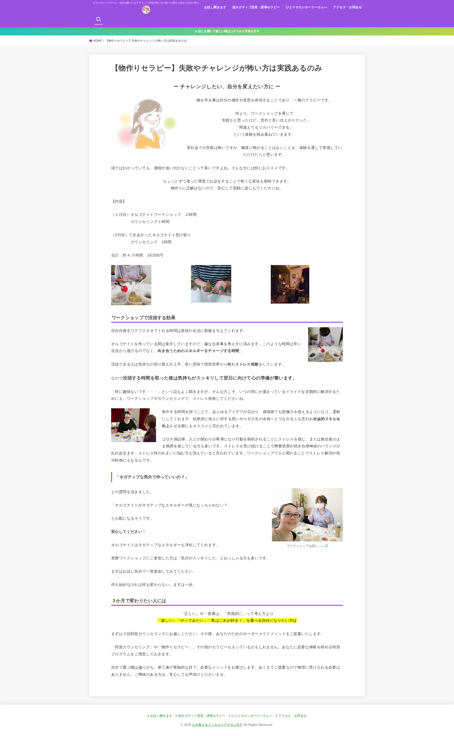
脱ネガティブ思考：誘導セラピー (256, 7)
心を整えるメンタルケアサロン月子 (217, 725)
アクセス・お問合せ (347, 7)
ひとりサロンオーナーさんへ (306, 7)
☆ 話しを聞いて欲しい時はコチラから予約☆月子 (227, 31)
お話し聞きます (215, 7)
